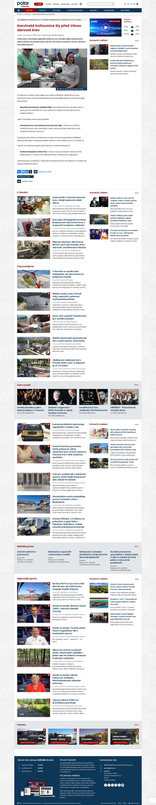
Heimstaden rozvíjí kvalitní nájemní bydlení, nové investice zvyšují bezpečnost (124, 48)
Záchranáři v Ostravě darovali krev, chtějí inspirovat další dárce (69, 200)
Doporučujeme (25, 266)
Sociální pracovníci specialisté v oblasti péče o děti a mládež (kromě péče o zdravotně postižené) (124, 557)
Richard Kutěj (75, 430)
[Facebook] (124, 4)
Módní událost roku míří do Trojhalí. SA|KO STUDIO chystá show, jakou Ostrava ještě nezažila (123, 202)
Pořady (48, 4)
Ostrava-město (70, 228)
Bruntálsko (125, 10)
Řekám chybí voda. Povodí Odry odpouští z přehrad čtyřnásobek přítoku (67, 296)
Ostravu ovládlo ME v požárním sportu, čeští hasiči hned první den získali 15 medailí (69, 477)
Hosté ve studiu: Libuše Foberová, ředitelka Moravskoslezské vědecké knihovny (67, 679)
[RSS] (119, 785)
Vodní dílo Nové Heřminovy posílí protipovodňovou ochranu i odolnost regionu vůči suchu (124, 64)
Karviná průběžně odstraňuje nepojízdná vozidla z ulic (68, 426)
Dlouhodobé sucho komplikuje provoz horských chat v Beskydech (69, 499)
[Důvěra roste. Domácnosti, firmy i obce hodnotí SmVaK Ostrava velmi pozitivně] (99, 588)
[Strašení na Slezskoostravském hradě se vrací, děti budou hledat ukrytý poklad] (99, 234)
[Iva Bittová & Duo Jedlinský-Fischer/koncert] (93, 397)
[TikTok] (134, 4)
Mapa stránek (134, 803)
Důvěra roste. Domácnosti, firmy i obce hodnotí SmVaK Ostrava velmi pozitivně (122, 587)
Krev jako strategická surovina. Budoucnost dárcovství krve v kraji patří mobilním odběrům (69, 222)
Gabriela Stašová (75, 250)
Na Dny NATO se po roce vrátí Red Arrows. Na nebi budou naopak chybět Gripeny (68, 586)
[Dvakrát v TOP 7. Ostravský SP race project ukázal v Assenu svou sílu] (99, 603)
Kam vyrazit (24, 385)
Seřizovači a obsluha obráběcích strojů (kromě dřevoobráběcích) (93, 554)
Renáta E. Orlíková (79, 483)
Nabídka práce (25, 546)
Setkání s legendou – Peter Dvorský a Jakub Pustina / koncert (60, 410)
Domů (19, 14)
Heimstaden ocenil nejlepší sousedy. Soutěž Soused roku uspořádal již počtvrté (123, 616)
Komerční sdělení (98, 40)
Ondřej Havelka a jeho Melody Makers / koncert (30, 409)
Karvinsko (57, 10)
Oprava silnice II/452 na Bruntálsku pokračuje (65, 701)
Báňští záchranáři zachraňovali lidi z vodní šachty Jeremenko (69, 339)
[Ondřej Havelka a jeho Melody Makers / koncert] (31, 397)
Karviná (67, 250)
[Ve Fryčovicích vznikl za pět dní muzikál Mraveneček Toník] (99, 463)
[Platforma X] (131, 4)
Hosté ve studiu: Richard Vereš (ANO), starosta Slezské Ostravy (69, 608)
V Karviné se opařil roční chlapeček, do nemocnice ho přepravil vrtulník (68, 274)
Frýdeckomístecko (75, 10)
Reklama (56, 4)
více (136, 385)
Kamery (21, 724)
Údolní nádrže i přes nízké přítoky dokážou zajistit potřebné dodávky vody (121, 218)
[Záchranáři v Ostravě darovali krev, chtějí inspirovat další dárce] (33, 205)
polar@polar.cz (110, 768)
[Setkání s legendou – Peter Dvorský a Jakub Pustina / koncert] (62, 397)
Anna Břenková (80, 228)
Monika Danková (58, 35)
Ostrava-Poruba (71, 369)
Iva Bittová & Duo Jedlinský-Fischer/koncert (93, 409)
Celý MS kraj (68, 206)
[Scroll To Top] (152, 802)
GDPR (119, 803)
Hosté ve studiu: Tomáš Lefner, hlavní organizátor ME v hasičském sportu (69, 630)
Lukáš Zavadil (78, 706)
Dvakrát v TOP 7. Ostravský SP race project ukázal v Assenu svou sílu (123, 601)
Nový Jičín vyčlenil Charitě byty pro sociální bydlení (69, 317)
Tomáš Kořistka (73, 592)
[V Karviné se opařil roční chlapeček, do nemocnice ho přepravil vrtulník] (33, 279)
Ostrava (42, 10)
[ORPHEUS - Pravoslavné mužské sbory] (124, 397)
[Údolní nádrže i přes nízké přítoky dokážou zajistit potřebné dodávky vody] (99, 219)
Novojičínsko (109, 10)
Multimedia (65, 4)
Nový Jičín (63, 322)
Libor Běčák (77, 344)
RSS (126, 803)
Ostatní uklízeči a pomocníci (26, 553)
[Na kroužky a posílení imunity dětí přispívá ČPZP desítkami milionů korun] (99, 433)
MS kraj (29, 10)
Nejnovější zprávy (27, 578)
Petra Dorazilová (72, 322)
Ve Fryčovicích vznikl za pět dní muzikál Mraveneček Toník (124, 460)
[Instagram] (127, 4)
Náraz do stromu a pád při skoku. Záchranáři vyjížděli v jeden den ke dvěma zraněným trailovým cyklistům (69, 654)
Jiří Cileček (76, 206)
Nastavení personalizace (108, 803)
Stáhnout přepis (63, 89)
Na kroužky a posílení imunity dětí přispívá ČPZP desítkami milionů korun (123, 432)
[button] (80, 4)
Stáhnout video (78, 89)
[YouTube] (137, 4)
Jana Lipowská (81, 369)
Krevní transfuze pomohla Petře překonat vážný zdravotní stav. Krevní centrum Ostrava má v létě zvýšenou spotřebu (69, 452)
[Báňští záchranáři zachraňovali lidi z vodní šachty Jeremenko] (33, 346)
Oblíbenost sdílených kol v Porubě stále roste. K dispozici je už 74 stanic (69, 363)
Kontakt (74, 4)
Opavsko (93, 10)
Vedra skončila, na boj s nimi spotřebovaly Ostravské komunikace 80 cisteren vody (123, 447)
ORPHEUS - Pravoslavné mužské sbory (123, 409)
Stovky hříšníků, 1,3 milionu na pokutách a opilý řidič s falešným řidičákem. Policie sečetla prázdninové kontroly (69, 522)
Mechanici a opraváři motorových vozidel (59, 553)
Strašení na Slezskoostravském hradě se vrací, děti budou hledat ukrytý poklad (124, 233)
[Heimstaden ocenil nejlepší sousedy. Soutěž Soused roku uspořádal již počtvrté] (99, 618)
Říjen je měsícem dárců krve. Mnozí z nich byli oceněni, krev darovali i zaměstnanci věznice (69, 244)
